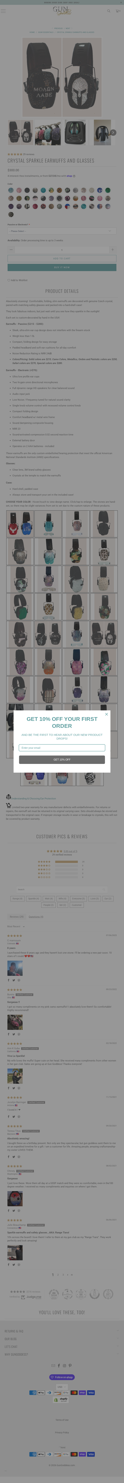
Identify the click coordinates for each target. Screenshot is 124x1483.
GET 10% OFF (62, 759)
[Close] (106, 714)
